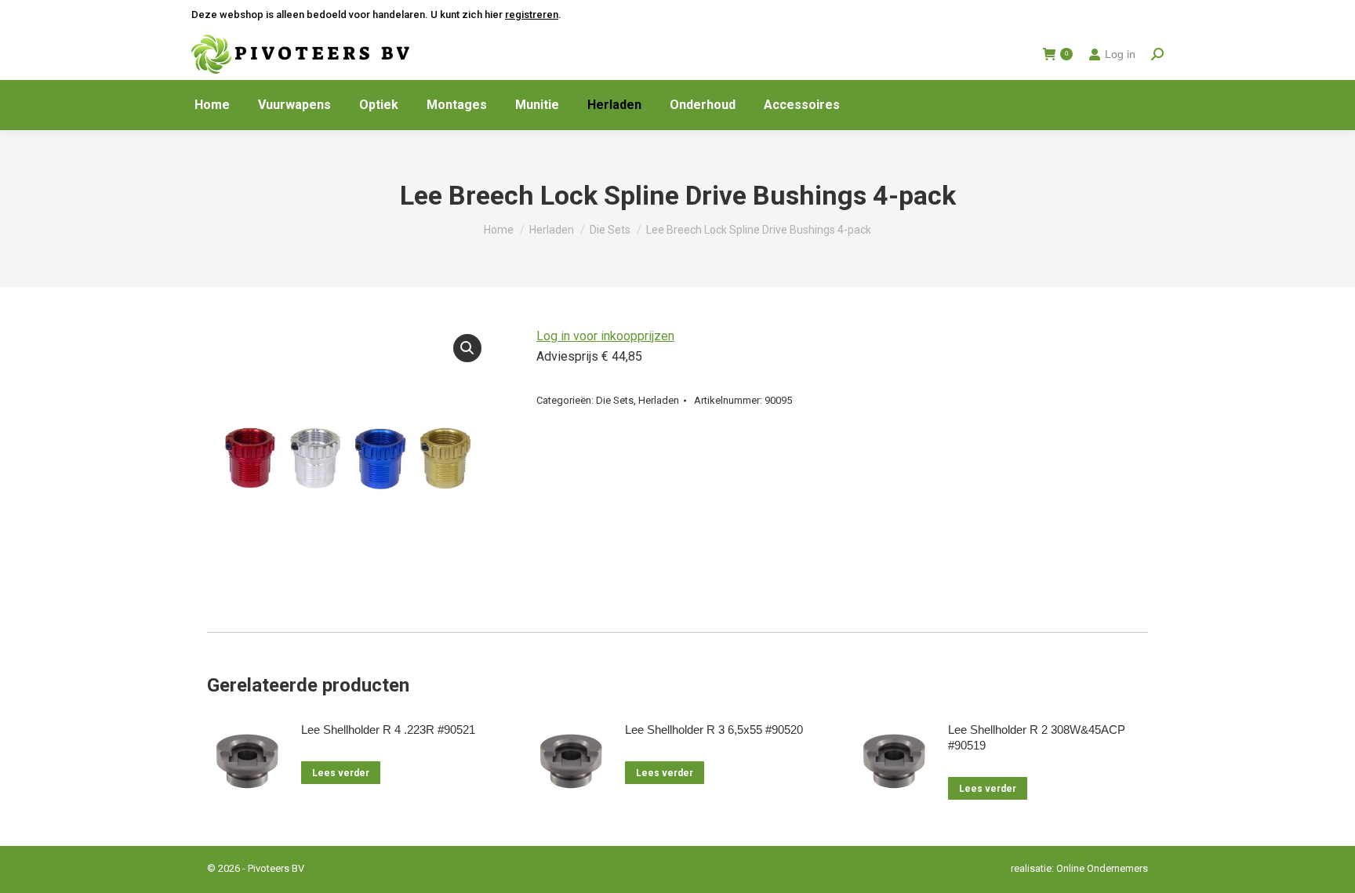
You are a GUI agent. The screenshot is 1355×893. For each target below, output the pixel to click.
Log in (1120, 54)
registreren (531, 14)
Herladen (658, 400)
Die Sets (615, 400)
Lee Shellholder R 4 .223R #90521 (388, 729)
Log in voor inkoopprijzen (605, 336)
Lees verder (340, 773)
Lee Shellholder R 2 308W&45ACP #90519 (1036, 737)
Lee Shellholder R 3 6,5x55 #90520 (714, 729)
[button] (467, 348)
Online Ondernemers (1102, 868)
